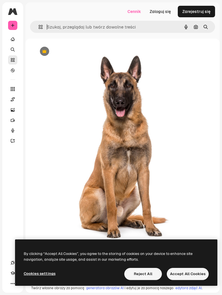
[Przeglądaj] (12, 70)
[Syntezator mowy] (12, 130)
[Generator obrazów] (12, 109)
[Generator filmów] (12, 120)
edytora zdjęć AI (188, 288)
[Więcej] (12, 283)
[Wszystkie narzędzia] (12, 89)
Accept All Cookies (188, 273)
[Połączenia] (12, 262)
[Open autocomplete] (38, 27)
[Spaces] (12, 99)
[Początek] (12, 39)
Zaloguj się (160, 11)
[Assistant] (12, 140)
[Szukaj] (12, 49)
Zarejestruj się (196, 11)
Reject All (143, 273)
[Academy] (12, 273)
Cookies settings (40, 273)
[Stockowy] (12, 60)
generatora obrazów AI (105, 288)
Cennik (134, 11)
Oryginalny (74, 51)
